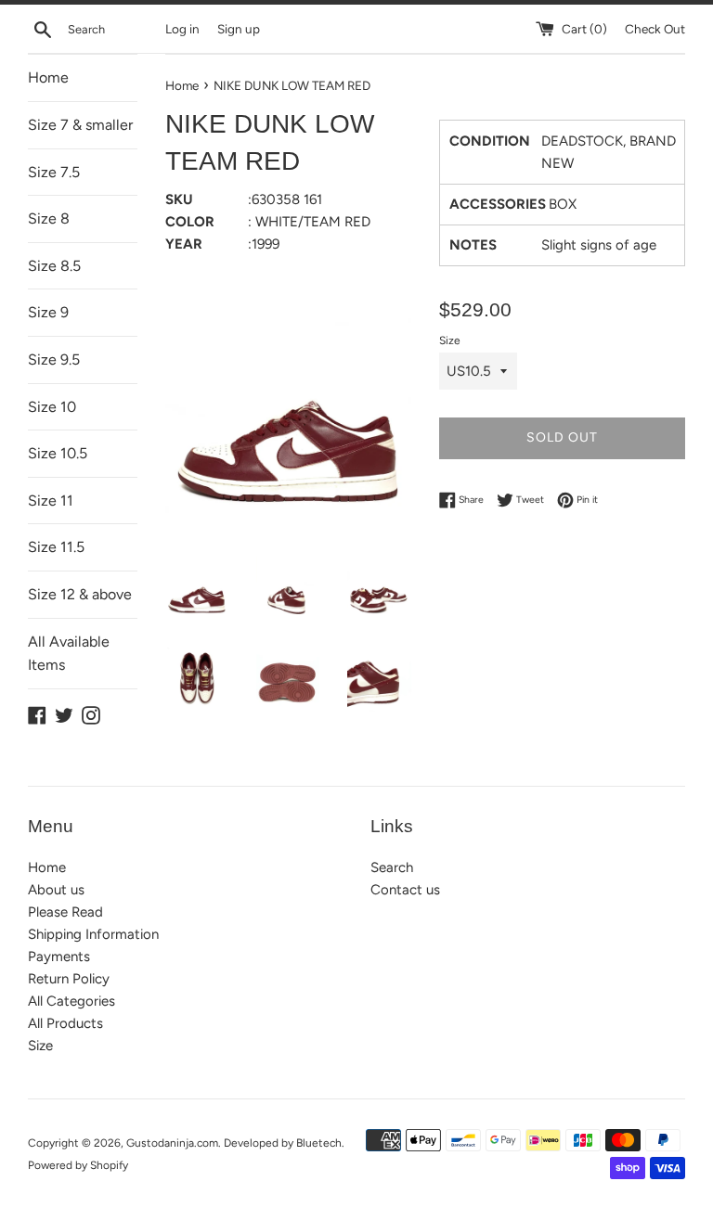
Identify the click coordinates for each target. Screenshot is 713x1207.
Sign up (238, 28)
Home (48, 77)
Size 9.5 (54, 359)
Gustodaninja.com (172, 1142)
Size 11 (50, 500)
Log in (182, 28)
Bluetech (319, 1142)
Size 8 (49, 218)
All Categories (71, 1001)
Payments (59, 956)
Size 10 (52, 407)
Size (449, 340)
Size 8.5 (54, 266)
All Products (65, 1023)
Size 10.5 (57, 453)
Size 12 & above (80, 594)
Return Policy (69, 978)
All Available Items (69, 653)
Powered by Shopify (78, 1165)
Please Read (65, 912)
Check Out (655, 28)
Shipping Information (93, 934)
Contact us (405, 889)
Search (391, 867)
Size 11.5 (56, 547)
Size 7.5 (54, 172)
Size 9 (48, 312)
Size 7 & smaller (80, 125)
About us (56, 889)
